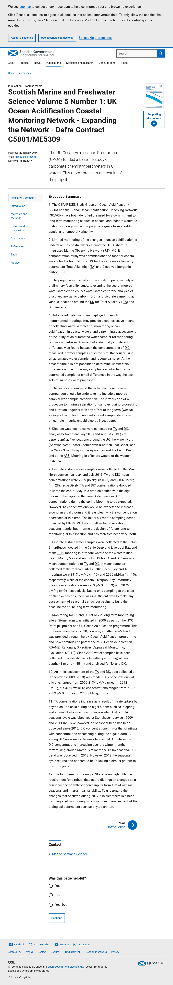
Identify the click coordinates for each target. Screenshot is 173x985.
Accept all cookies (22, 37)
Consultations (107, 62)
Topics (25, 62)
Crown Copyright (72, 952)
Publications (53, 62)
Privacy (115, 952)
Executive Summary (22, 197)
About (11, 62)
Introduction (18, 206)
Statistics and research (79, 62)
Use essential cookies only (57, 37)
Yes (57, 886)
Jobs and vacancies (96, 952)
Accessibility (14, 952)
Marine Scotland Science (70, 854)
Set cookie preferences (95, 38)
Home (11, 73)
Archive (29, 952)
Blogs (124, 62)
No (57, 895)
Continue (56, 918)
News (37, 62)
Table (14, 254)
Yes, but (61, 905)
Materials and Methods (19, 216)
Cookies (55, 952)
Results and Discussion (18, 228)
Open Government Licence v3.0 (65, 966)
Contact (42, 952)
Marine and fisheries (25, 156)
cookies (25, 7)
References (17, 246)
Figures (15, 262)
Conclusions (18, 238)
